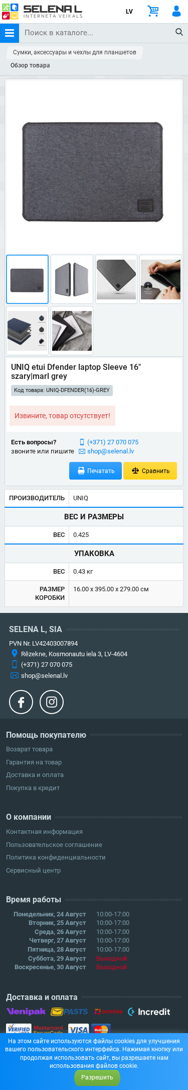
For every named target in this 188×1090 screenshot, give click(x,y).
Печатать (100, 471)
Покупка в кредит (33, 788)
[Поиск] (179, 32)
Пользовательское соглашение (54, 844)
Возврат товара (29, 749)
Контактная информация (44, 831)
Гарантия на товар (34, 762)
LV (129, 11)
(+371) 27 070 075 (112, 442)
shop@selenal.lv (110, 451)
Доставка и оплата (35, 774)
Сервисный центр (33, 870)
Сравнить (155, 471)
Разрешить (97, 1077)
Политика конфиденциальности (56, 857)
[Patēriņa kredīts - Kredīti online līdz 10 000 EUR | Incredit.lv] (148, 1013)
